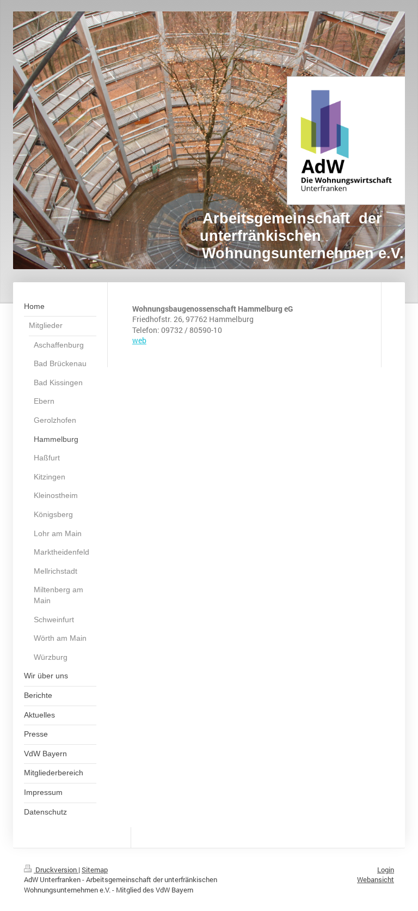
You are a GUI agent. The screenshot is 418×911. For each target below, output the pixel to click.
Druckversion (56, 869)
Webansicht (375, 879)
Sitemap (95, 869)
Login (385, 869)
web (139, 340)
